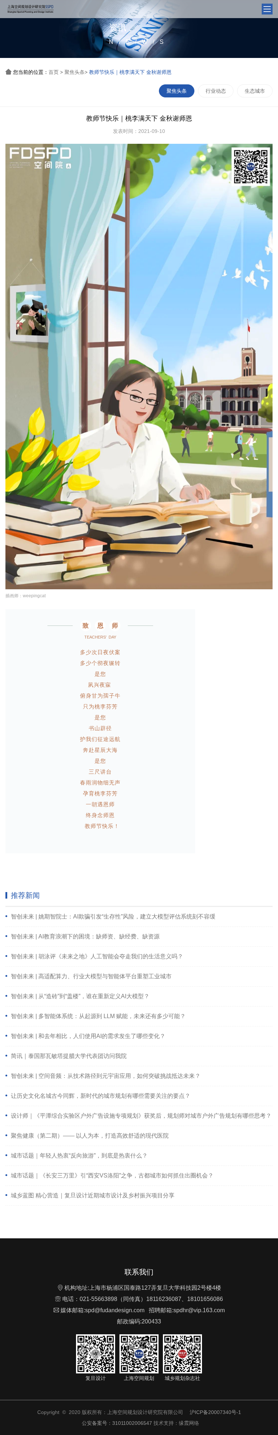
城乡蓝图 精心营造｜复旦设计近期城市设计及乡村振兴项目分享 (92, 1195)
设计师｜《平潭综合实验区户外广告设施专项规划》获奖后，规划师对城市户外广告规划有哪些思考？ (141, 1116)
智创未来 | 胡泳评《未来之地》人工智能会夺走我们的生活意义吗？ (97, 956)
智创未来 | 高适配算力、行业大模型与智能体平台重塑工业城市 (91, 976)
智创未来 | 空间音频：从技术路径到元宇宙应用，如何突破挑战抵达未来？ (106, 1076)
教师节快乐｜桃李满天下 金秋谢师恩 (130, 72)
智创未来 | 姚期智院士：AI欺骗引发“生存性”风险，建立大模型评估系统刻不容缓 (113, 916)
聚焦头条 (74, 72)
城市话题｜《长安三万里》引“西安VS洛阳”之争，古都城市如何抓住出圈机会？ (112, 1175)
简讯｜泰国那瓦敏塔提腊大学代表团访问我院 (69, 1056)
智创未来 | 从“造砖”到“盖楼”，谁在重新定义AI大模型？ (80, 996)
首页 (54, 72)
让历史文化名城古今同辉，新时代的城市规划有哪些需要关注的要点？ (100, 1096)
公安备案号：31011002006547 (116, 1423)
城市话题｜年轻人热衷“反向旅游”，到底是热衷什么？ (79, 1155)
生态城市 (255, 91)
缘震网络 (189, 1423)
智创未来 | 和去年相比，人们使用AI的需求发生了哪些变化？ (88, 1036)
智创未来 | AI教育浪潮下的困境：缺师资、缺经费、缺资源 (85, 936)
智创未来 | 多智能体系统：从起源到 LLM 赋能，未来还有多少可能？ (98, 1016)
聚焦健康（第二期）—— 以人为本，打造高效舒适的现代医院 (90, 1136)
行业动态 (216, 91)
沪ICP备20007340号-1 (215, 1412)
